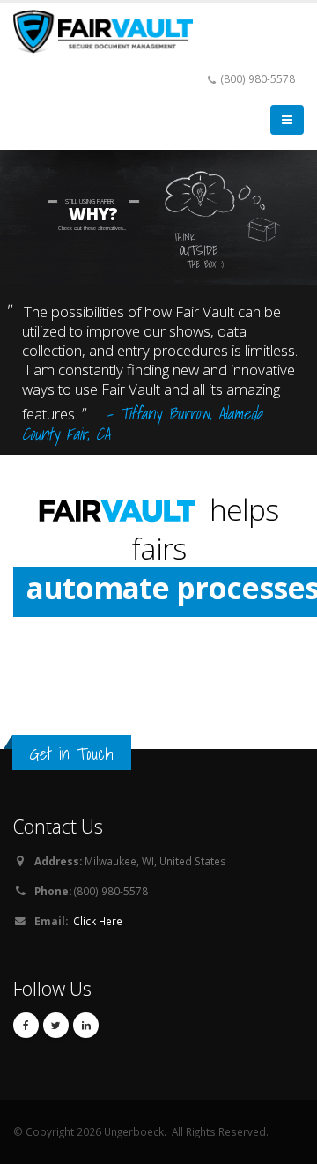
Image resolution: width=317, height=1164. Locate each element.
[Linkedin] (86, 1025)
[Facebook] (26, 1025)
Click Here (97, 921)
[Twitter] (56, 1025)
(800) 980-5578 (258, 78)
